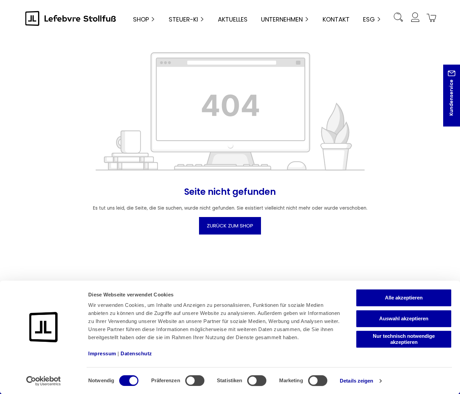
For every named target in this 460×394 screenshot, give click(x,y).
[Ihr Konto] (415, 18)
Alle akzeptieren (404, 297)
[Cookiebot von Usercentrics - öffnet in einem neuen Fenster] (43, 381)
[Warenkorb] (430, 18)
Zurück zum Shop (230, 225)
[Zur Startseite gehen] (70, 18)
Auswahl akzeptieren (403, 318)
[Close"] (446, 101)
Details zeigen (356, 381)
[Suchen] (398, 18)
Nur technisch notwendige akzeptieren (404, 339)
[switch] (194, 380)
